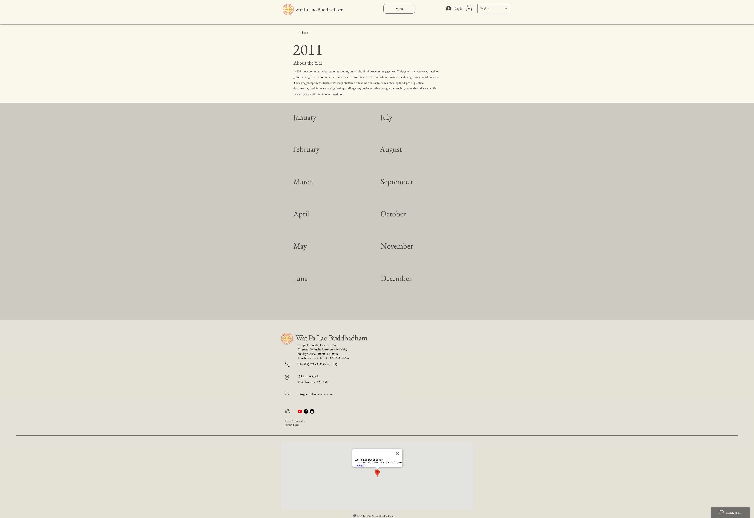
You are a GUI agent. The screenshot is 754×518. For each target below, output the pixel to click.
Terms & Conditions (295, 421)
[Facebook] (306, 411)
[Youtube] (299, 411)
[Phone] (287, 364)
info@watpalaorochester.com (315, 394)
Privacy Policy (292, 424)
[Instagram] (312, 411)
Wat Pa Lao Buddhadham (319, 9)
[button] (469, 7)
